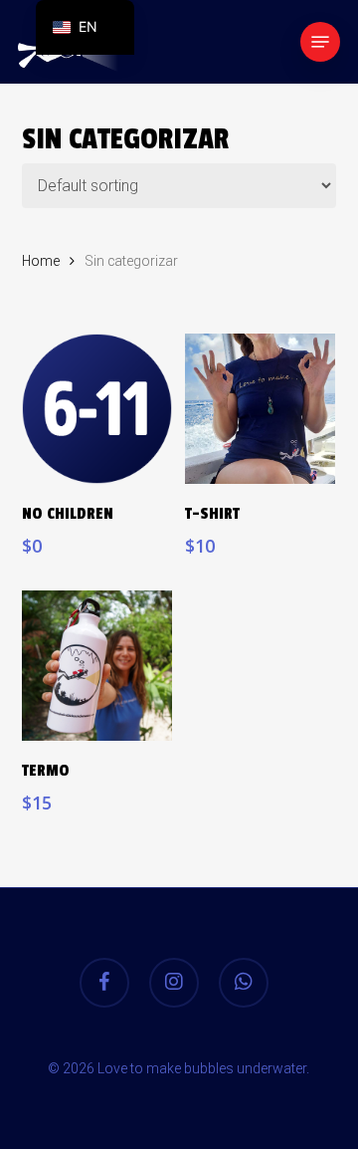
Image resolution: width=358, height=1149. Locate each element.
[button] (320, 42)
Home (41, 261)
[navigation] (85, 27)
